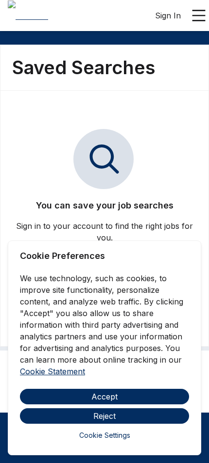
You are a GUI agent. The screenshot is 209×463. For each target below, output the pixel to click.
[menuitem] (28, 16)
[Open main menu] (199, 15)
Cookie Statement (52, 371)
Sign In (168, 15)
